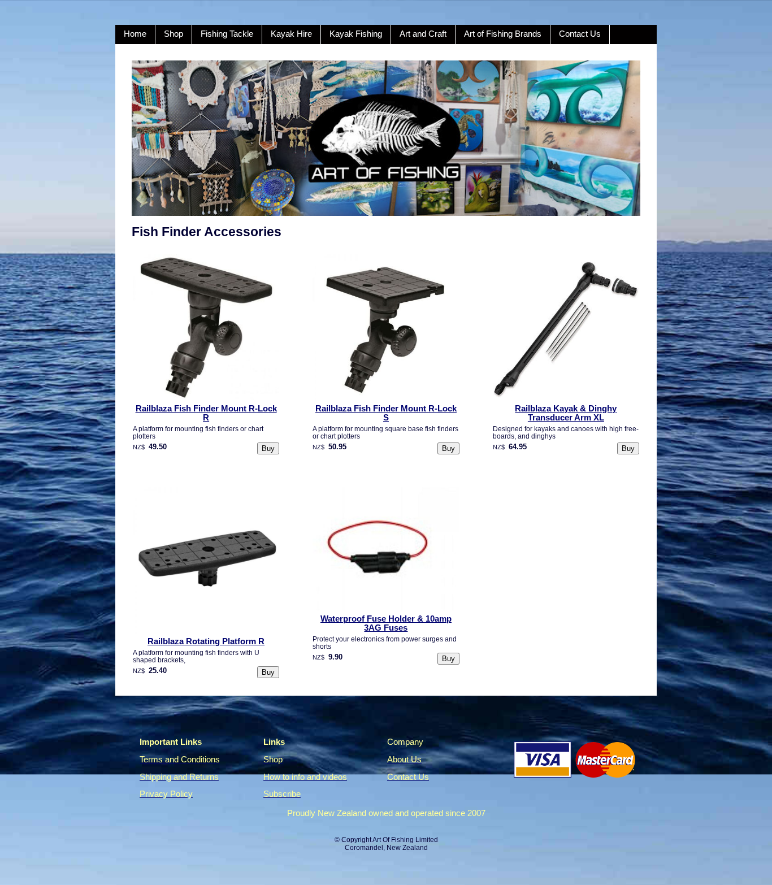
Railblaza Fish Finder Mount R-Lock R (206, 413)
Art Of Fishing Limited (405, 840)
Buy (268, 448)
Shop (173, 33)
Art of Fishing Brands (502, 33)
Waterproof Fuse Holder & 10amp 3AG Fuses (386, 623)
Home (135, 33)
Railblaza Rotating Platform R (206, 641)
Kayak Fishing (355, 33)
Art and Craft (423, 33)
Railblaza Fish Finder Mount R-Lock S (386, 413)
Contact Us (580, 33)
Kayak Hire (291, 33)
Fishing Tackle (227, 33)
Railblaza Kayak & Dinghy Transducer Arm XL (566, 413)
